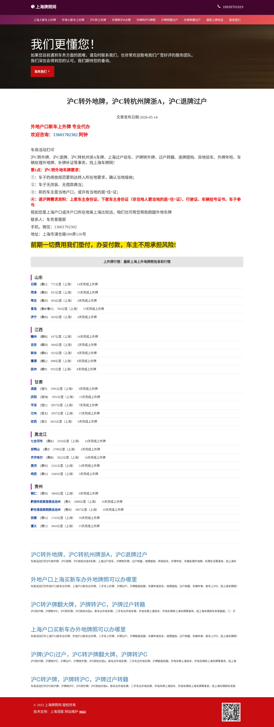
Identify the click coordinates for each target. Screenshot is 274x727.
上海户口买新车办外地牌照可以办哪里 (78, 629)
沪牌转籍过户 (169, 20)
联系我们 (234, 20)
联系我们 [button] (41, 71)
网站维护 (71, 712)
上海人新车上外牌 (45, 20)
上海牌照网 (46, 7)
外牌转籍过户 (192, 20)
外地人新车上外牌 (73, 20)
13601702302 (65, 134)
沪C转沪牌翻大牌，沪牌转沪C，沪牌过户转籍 (88, 604)
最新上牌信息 (215, 20)
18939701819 (232, 7)
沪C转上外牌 (98, 20)
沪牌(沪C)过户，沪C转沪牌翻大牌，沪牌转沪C (89, 654)
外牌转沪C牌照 (146, 20)
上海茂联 (57, 712)
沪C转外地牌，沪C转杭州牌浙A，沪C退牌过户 (89, 554)
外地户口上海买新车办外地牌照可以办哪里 (84, 579)
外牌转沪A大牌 (121, 20)
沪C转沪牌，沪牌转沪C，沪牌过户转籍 (79, 679)
